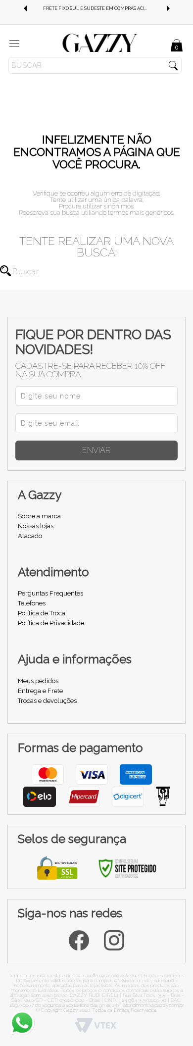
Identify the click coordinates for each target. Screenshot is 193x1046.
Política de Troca (41, 613)
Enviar (96, 450)
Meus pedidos (38, 681)
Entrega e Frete (40, 691)
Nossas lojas (35, 526)
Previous (24, 8)
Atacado (30, 536)
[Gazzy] (100, 43)
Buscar (5, 270)
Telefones (32, 603)
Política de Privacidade (51, 623)
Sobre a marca (39, 516)
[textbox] (95, 65)
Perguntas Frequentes (50, 593)
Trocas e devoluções (47, 700)
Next (168, 8)
